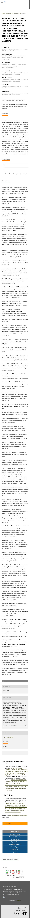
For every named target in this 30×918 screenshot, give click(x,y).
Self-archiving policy (15, 847)
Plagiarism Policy (15, 841)
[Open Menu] (1, 1)
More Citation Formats (10, 725)
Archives (8, 13)
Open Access (15, 849)
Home (3, 13)
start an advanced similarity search (18, 815)
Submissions (7, 823)
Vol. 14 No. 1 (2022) (16, 13)
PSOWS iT (18, 900)
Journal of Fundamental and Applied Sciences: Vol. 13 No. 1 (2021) (16, 788)
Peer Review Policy (15, 839)
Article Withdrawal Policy (15, 844)
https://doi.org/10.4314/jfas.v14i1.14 (14, 100)
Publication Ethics (15, 834)
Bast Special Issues (15, 852)
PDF (5, 681)
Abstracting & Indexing (15, 836)
